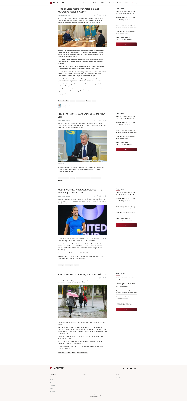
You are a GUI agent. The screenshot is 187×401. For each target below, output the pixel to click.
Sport (71, 265)
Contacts (118, 380)
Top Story (73, 100)
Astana (93, 100)
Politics (52, 379)
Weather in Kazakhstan (82, 352)
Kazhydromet (61, 352)
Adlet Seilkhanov (67, 105)
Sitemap (118, 377)
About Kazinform (87, 377)
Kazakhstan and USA (96, 177)
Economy (111, 2)
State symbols (86, 380)
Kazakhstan (60, 265)
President (95, 2)
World (51, 388)
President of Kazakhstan (63, 100)
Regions (73, 352)
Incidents (52, 391)
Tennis (66, 265)
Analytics (119, 2)
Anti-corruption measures (89, 382)
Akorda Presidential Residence (83, 177)
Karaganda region (80, 100)
